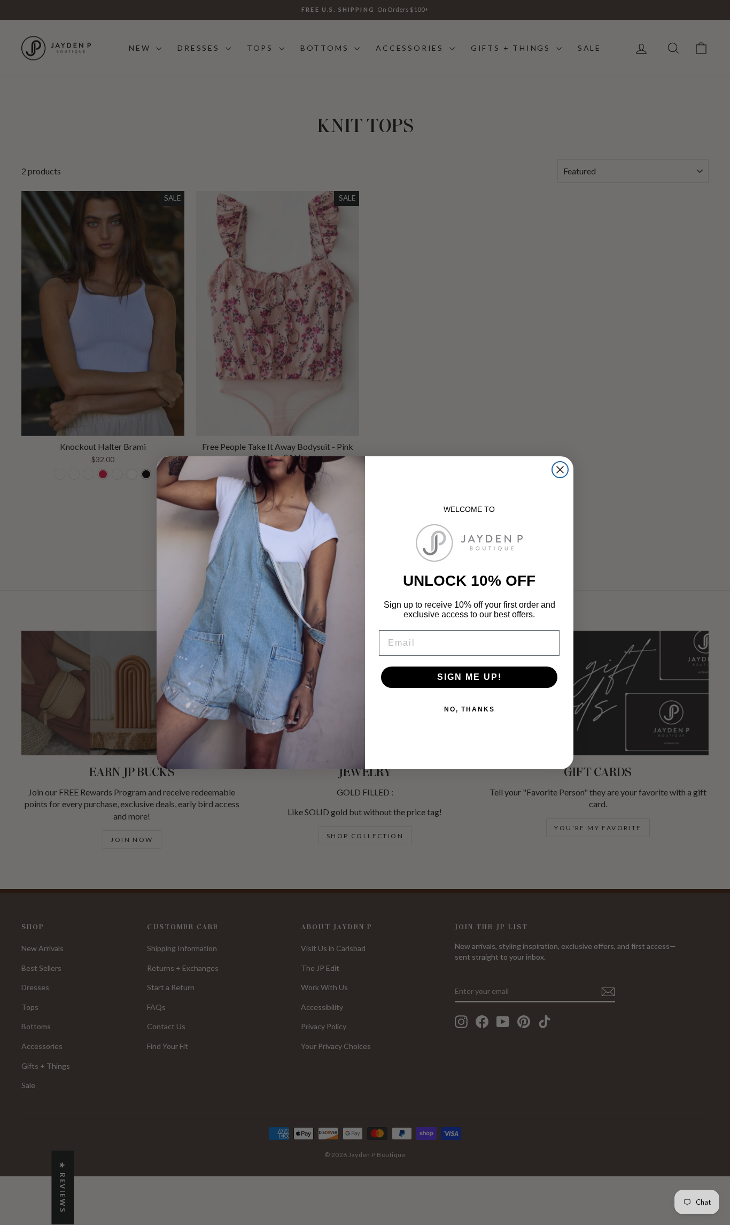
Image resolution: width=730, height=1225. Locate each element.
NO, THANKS (469, 709)
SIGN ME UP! (469, 677)
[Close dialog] (560, 470)
